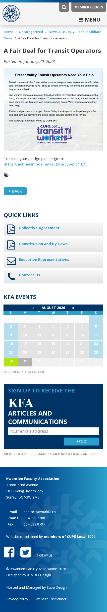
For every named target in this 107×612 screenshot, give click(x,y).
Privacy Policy (17, 599)
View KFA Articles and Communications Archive (51, 453)
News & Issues (60, 31)
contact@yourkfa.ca (40, 511)
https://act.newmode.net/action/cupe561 (42, 164)
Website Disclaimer (51, 599)
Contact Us (29, 274)
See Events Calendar (24, 371)
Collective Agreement (39, 227)
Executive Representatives (44, 259)
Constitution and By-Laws (43, 243)
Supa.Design (57, 587)
